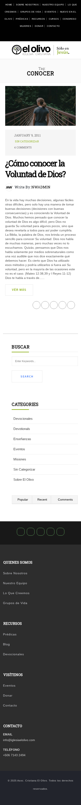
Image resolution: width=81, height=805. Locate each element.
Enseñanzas (22, 439)
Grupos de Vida (30, 12)
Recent (42, 499)
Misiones (19, 459)
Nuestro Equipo (53, 4)
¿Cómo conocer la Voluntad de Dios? (35, 168)
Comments (65, 499)
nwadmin (40, 187)
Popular (22, 499)
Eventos (50, 12)
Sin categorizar (27, 141)
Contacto (53, 26)
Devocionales (23, 418)
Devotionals (21, 429)
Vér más (19, 289)
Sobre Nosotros (27, 4)
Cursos (54, 19)
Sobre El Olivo (23, 479)
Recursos (38, 19)
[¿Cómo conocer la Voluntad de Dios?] (40, 107)
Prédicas (22, 19)
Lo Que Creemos (16, 593)
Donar (39, 26)
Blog (6, 644)
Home (8, 4)
